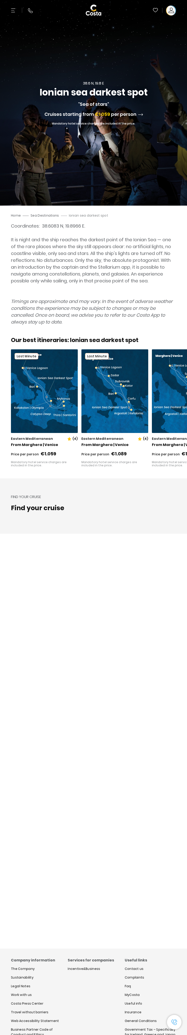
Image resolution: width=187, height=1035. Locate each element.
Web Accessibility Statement (35, 1021)
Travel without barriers (29, 1012)
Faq (128, 986)
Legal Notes (20, 986)
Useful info (133, 1003)
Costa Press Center (27, 1003)
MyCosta (132, 995)
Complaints (134, 977)
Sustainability (22, 977)
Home (16, 215)
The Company (23, 968)
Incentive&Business (84, 968)
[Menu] (13, 10)
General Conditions (141, 1021)
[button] (155, 10)
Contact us (134, 968)
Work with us (21, 995)
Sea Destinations (45, 215)
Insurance (133, 1012)
